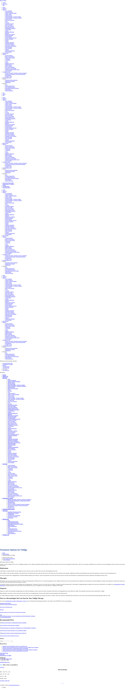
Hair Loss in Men (8, 24)
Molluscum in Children (10, 34)
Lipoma (6, 30)
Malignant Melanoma (9, 32)
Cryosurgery (7, 60)
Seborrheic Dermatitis (9, 42)
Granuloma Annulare (9, 23)
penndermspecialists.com (14, 685)
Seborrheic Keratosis (9, 43)
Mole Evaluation (8, 66)
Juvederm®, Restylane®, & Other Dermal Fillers (15, 74)
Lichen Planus (8, 29)
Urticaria (7, 49)
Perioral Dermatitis (9, 35)
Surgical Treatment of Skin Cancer (12, 69)
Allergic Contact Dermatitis (10, 13)
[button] (62, 372)
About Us (5, 8)
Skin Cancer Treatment (10, 44)
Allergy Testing (8, 14)
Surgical (4, 54)
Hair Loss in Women (9, 26)
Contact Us (6, 534)
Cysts (6, 21)
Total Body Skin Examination (11, 80)
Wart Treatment (8, 51)
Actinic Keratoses (8, 12)
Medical (4, 9)
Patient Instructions (9, 90)
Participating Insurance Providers (12, 88)
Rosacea (7, 40)
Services (5, 510)
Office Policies (8, 89)
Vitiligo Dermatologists (10, 50)
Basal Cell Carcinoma (9, 20)
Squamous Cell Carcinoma (10, 46)
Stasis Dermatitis (8, 47)
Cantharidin (7, 59)
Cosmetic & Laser (6, 71)
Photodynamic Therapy (10, 81)
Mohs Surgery (5, 53)
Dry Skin (7, 22)
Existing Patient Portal (9, 86)
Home (4, 7)
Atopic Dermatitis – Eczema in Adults (13, 16)
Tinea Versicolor (8, 48)
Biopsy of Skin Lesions (10, 57)
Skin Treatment (7, 559)
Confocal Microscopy (7, 77)
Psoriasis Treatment (9, 39)
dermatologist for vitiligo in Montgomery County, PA (16, 601)
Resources (6, 519)
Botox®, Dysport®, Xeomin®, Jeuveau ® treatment (16, 73)
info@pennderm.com (5, 662)
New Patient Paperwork (10, 87)
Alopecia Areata (8, 15)
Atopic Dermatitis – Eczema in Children (13, 17)
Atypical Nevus (8, 19)
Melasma (7, 33)
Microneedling (8, 75)
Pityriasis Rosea (8, 36)
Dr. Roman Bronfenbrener (9, 558)
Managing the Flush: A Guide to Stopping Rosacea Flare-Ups (15, 651)
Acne (9, 379)
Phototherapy (8, 82)
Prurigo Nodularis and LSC (11, 37)
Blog (6, 84)
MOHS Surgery (8, 64)
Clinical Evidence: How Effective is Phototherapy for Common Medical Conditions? (20, 649)
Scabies (6, 41)
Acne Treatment (8, 10)
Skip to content (3, 0)
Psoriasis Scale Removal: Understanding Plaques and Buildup (15, 648)
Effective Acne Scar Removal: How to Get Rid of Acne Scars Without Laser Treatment (20, 647)
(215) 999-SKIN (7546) (6, 658)
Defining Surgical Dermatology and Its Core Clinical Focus (15, 646)
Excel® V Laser (8, 76)
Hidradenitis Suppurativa (10, 28)
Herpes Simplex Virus (9, 27)
